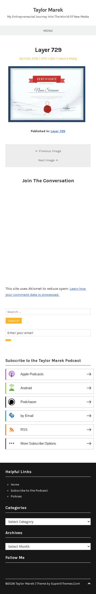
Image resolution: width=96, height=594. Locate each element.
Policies (16, 496)
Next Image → (48, 160)
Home (15, 484)
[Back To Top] (89, 583)
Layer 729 (58, 131)
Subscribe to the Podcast (29, 490)
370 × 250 (48, 58)
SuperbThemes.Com (65, 584)
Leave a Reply (67, 58)
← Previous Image (48, 151)
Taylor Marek (48, 10)
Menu (48, 31)
